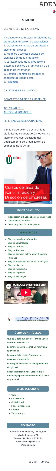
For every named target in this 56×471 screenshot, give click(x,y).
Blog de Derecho (16, 246)
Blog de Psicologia (17, 276)
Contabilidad (17, 402)
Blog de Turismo (16, 250)
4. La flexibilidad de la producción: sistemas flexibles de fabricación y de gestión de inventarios (26, 65)
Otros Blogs (28, 232)
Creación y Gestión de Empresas (24, 224)
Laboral (15, 409)
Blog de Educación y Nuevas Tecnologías (28, 261)
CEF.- (14, 394)
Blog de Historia (15, 265)
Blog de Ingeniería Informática (22, 239)
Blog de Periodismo (17, 269)
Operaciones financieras (20, 220)
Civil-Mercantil (18, 398)
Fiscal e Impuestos (20, 406)
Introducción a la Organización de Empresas (29, 217)
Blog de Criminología (18, 243)
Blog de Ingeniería (16, 272)
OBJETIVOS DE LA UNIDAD (20, 90)
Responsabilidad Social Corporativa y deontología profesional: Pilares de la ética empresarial (28, 375)
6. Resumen (11, 81)
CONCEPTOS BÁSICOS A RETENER (25, 99)
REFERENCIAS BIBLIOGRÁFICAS (23, 120)
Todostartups (18, 413)
